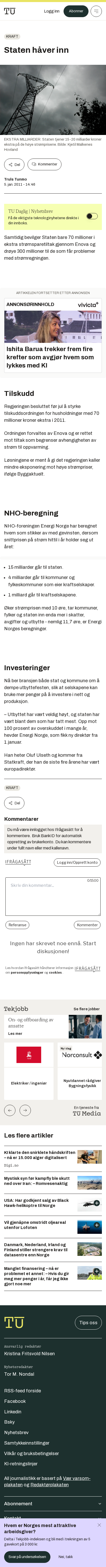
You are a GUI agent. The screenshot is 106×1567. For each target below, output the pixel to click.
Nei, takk (66, 1557)
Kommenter (47, 164)
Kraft (12, 36)
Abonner (76, 11)
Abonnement (18, 1503)
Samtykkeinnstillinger (26, 1443)
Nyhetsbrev (16, 1432)
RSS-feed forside (22, 1390)
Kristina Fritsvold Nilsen (29, 1353)
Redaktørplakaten (49, 1484)
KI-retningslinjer (21, 1463)
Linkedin (12, 1411)
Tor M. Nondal (19, 1374)
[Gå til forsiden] (9, 11)
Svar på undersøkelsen (27, 1557)
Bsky (9, 1422)
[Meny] (96, 11)
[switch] (92, 216)
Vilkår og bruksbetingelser (31, 1453)
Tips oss (88, 1322)
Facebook (15, 1401)
